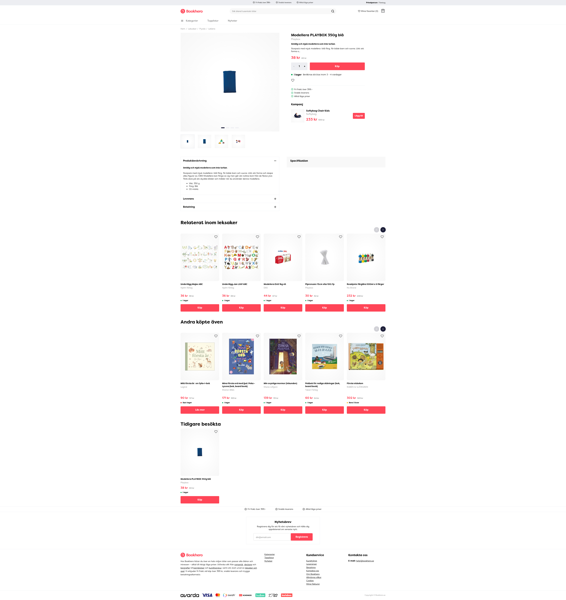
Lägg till (359, 115)
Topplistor (269, 557)
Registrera (302, 536)
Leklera (211, 28)
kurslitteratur (215, 568)
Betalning (311, 567)
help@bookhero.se (365, 560)
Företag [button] (382, 2)
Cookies (310, 580)
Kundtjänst (311, 560)
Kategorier (269, 554)
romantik (238, 564)
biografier (185, 568)
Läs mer (200, 409)
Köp (337, 66)
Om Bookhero (313, 574)
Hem (183, 28)
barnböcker (198, 568)
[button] (383, 11)
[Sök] (333, 11)
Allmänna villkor (313, 577)
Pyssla (202, 28)
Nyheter (268, 561)
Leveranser (311, 564)
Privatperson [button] (371, 2)
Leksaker (191, 28)
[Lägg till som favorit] (292, 80)
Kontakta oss (312, 570)
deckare (248, 564)
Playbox (295, 39)
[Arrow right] (383, 229)
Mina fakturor (313, 584)
